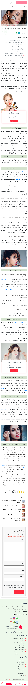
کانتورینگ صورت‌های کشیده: (16, 44)
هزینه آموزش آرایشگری (18, 638)
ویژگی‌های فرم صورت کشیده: (16, 40)
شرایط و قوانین (20, 664)
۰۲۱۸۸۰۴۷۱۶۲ (17, 611)
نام (23, 564)
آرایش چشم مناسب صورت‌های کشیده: (14, 51)
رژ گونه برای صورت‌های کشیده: (16, 49)
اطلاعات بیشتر (14, 121)
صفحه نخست (22, 3)
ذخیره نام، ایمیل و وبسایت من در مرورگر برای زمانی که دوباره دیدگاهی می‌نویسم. (14, 586)
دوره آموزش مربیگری (19, 654)
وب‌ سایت (22, 577)
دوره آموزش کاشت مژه (19, 652)
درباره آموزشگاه (20, 669)
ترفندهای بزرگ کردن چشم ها (13, 289)
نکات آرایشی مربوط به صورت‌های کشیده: (13, 42)
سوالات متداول (20, 662)
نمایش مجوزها (21, 660)
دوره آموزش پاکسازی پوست (17, 641)
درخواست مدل (21, 673)
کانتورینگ (24, 172)
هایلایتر (4, 279)
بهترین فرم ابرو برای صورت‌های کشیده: (14, 53)
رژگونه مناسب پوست (21, 322)
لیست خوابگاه (21, 667)
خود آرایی (12, 3)
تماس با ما (21, 671)
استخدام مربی (21, 675)
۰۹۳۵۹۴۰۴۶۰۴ (17, 615)
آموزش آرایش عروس (14, 362)
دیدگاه (22, 539)
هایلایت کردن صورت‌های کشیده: (15, 47)
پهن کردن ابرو (4, 409)
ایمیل (22, 570)
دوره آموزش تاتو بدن (19, 647)
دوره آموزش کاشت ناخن (18, 645)
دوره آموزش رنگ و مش (19, 643)
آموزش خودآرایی (14, 113)
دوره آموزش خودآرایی (19, 649)
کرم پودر (18, 179)
